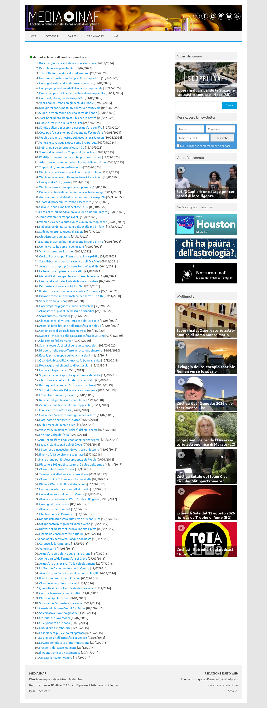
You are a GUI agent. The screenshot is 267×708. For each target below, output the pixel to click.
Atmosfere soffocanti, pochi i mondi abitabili (68, 573)
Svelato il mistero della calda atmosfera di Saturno (72, 335)
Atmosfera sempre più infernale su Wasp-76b (68, 266)
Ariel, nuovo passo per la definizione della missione (72, 162)
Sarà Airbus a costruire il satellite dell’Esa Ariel (69, 261)
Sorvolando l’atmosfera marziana (60, 603)
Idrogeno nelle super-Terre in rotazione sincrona (70, 350)
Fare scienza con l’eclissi (55, 410)
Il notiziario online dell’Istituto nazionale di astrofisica (64, 24)
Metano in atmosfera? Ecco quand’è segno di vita (71, 241)
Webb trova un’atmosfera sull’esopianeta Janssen (71, 137)
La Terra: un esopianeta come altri (61, 271)
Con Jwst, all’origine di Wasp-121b (61, 98)
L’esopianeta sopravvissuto (56, 68)
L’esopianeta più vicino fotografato (62, 633)
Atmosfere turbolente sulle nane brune (65, 553)
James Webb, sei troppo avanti (59, 217)
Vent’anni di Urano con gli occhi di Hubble (66, 102)
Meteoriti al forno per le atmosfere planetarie (69, 276)
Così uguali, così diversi (54, 504)
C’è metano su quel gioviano (57, 395)
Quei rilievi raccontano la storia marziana (66, 588)
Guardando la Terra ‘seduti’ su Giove (62, 608)
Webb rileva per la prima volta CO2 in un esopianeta (73, 222)
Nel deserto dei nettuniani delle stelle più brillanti (72, 226)
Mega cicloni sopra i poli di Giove (60, 444)
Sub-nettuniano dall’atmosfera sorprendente (68, 390)
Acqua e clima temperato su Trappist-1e (65, 405)
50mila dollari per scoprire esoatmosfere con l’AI (70, 127)
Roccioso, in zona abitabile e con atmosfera (67, 63)
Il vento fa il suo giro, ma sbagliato (61, 454)
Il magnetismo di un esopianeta (59, 652)
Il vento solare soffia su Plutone (60, 578)
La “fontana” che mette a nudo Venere (64, 568)
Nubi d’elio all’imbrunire (55, 628)
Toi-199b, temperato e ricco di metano (64, 73)
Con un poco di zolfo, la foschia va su (63, 330)
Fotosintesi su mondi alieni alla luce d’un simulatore (73, 212)
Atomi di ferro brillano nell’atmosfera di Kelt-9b (70, 325)
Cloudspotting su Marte (54, 236)
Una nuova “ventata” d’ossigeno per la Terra (67, 415)
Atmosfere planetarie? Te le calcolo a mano (67, 563)
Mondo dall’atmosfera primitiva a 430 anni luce (70, 518)
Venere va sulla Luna (52, 301)
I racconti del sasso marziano (58, 647)
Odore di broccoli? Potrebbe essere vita (65, 202)
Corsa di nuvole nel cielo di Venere (61, 494)
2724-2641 (44, 691)
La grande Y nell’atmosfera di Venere (63, 637)
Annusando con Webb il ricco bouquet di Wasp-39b (72, 197)
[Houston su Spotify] (206, 236)
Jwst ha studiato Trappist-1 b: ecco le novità (67, 117)
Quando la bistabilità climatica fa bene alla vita (70, 360)
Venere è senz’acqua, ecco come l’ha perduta (68, 142)
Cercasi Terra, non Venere (55, 657)
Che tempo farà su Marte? (56, 340)
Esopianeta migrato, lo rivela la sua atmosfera (68, 281)
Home (33, 36)
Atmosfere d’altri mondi (55, 509)
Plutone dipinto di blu (53, 598)
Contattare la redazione (222, 685)
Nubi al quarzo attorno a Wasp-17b (61, 147)
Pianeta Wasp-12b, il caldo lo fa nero (63, 484)
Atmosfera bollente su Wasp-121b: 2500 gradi (69, 499)
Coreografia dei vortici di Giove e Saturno (66, 83)
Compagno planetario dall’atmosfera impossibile (71, 88)
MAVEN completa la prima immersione (64, 642)
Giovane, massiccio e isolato (57, 583)
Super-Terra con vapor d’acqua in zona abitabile (69, 375)
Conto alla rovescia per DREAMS (60, 593)
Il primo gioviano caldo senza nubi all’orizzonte (70, 291)
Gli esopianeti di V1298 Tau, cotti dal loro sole (69, 320)
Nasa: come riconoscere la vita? (59, 419)
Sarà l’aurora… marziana (55, 316)
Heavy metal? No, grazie (55, 182)
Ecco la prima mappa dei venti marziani (64, 355)
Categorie (52, 36)
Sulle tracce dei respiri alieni (57, 424)
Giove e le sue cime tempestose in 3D (63, 207)
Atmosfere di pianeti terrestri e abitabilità (66, 311)
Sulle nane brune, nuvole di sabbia (61, 231)
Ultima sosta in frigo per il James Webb (64, 523)
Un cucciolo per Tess (52, 370)
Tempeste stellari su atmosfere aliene (64, 474)
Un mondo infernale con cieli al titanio (64, 489)
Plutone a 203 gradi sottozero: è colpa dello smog (71, 464)
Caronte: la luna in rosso (54, 543)
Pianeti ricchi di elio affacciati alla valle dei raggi (71, 192)
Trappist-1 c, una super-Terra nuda (61, 167)
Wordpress (231, 679)
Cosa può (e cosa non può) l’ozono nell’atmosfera (71, 132)
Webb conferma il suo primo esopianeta (65, 187)
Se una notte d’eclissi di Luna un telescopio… (68, 345)
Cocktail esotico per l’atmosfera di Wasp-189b (69, 256)
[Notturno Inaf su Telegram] (206, 284)
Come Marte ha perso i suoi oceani (61, 246)
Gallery (73, 36)
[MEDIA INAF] (65, 21)
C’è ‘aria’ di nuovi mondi (54, 618)
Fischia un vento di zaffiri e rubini (61, 533)
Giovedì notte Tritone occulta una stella (65, 479)
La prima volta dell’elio (54, 434)
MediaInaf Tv (95, 36)
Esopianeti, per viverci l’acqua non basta (65, 538)
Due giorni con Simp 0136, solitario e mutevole (70, 107)
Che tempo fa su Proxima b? (57, 514)
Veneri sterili (47, 548)
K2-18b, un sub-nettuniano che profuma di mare (70, 157)
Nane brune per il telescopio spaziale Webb (67, 459)
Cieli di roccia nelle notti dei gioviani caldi (66, 380)
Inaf (115, 36)
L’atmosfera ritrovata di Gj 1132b (60, 286)
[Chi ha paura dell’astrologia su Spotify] (206, 260)
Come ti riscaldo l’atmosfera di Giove (63, 558)
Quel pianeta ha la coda (54, 623)
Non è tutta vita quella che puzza (61, 122)
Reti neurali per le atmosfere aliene (62, 400)
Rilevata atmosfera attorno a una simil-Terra (67, 528)
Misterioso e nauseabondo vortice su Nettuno (69, 449)
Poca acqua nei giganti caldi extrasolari (64, 365)
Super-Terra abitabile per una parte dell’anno (68, 112)
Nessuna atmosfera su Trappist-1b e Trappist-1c (69, 78)
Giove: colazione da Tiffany (56, 469)
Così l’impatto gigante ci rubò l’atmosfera (66, 306)
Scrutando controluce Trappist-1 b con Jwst (67, 152)
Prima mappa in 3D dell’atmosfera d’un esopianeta (72, 93)
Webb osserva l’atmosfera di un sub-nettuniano (70, 172)
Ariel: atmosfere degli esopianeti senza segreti (69, 439)
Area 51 (233, 691)
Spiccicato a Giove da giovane (58, 613)
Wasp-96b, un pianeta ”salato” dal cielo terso (68, 429)
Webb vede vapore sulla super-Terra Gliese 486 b (70, 177)
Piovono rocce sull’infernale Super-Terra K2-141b (71, 296)
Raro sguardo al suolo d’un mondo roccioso (67, 385)
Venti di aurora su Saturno (56, 251)
